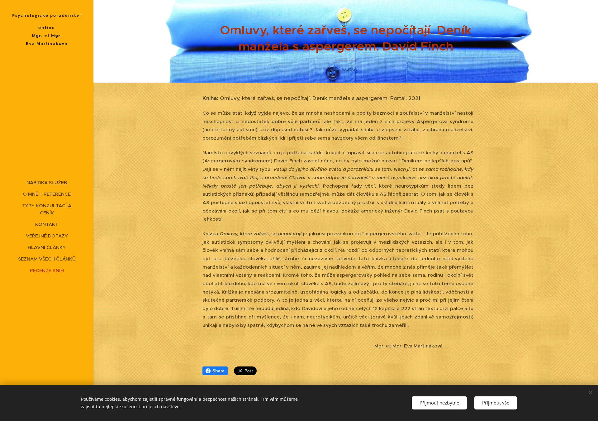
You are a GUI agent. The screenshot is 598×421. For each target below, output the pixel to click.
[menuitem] (47, 182)
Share (218, 370)
